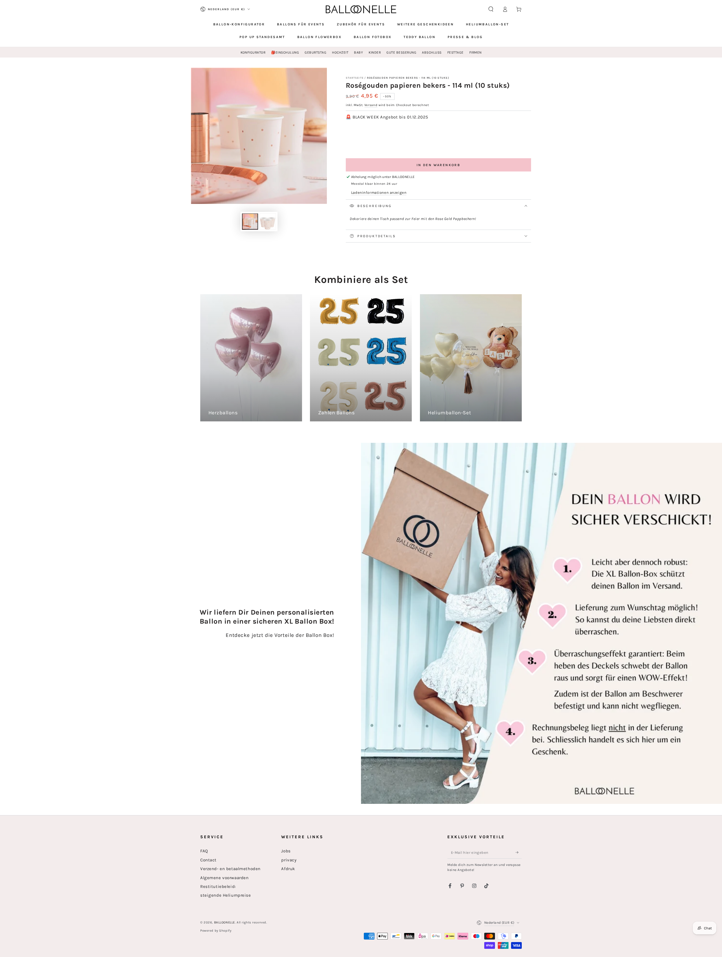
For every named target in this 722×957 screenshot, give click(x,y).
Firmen (475, 52)
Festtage (455, 52)
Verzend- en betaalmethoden (230, 868)
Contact (208, 860)
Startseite (355, 77)
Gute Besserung (401, 52)
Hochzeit (340, 52)
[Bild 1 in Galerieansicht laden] (250, 222)
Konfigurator (253, 52)
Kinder (375, 52)
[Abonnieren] (519, 852)
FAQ (204, 850)
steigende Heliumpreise (225, 895)
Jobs (285, 850)
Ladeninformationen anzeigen (378, 192)
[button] (491, 9)
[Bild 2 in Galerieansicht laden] (268, 222)
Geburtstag (315, 52)
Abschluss (431, 52)
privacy (288, 860)
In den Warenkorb (438, 165)
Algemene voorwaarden (224, 877)
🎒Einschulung (285, 52)
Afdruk (288, 868)
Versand (371, 105)
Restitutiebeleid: (218, 886)
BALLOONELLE (224, 922)
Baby (358, 52)
